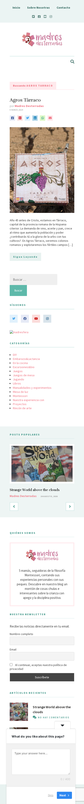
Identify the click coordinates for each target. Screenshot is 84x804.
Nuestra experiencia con (28, 400)
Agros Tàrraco (25, 100)
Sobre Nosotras (38, 7)
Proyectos (19, 404)
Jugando (18, 379)
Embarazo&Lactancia (26, 359)
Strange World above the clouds (34, 490)
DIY (15, 355)
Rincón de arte (22, 408)
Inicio (16, 7)
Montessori (20, 396)
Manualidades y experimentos (32, 388)
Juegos (18, 371)
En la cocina (20, 363)
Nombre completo (21, 634)
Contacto (63, 7)
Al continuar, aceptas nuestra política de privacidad (38, 667)
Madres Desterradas (29, 106)
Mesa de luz (20, 392)
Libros (17, 383)
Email (13, 649)
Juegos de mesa (23, 375)
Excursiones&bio (23, 367)
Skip (50, 795)
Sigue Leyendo (25, 256)
